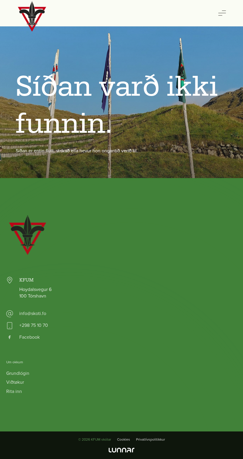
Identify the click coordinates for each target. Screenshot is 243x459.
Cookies (123, 439)
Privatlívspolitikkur (150, 439)
